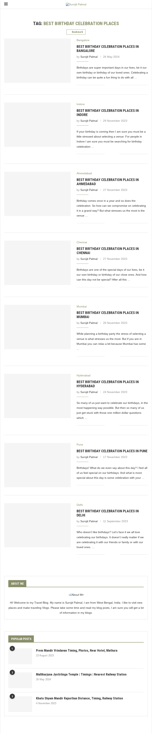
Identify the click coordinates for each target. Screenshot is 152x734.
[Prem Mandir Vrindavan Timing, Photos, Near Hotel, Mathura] (20, 656)
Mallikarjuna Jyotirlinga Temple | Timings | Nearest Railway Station (81, 674)
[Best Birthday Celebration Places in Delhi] (37, 525)
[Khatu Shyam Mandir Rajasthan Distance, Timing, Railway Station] (20, 704)
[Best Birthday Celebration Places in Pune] (37, 465)
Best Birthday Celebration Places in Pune (112, 451)
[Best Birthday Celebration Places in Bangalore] (37, 61)
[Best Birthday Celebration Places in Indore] (37, 125)
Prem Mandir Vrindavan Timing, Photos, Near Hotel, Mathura (76, 650)
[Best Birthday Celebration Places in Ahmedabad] (37, 194)
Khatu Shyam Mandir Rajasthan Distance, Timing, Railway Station (79, 698)
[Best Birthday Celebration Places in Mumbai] (37, 327)
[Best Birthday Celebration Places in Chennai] (37, 263)
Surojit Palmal (89, 56)
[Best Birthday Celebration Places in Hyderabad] (37, 396)
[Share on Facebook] (110, 85)
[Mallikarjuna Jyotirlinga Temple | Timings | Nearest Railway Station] (20, 680)
